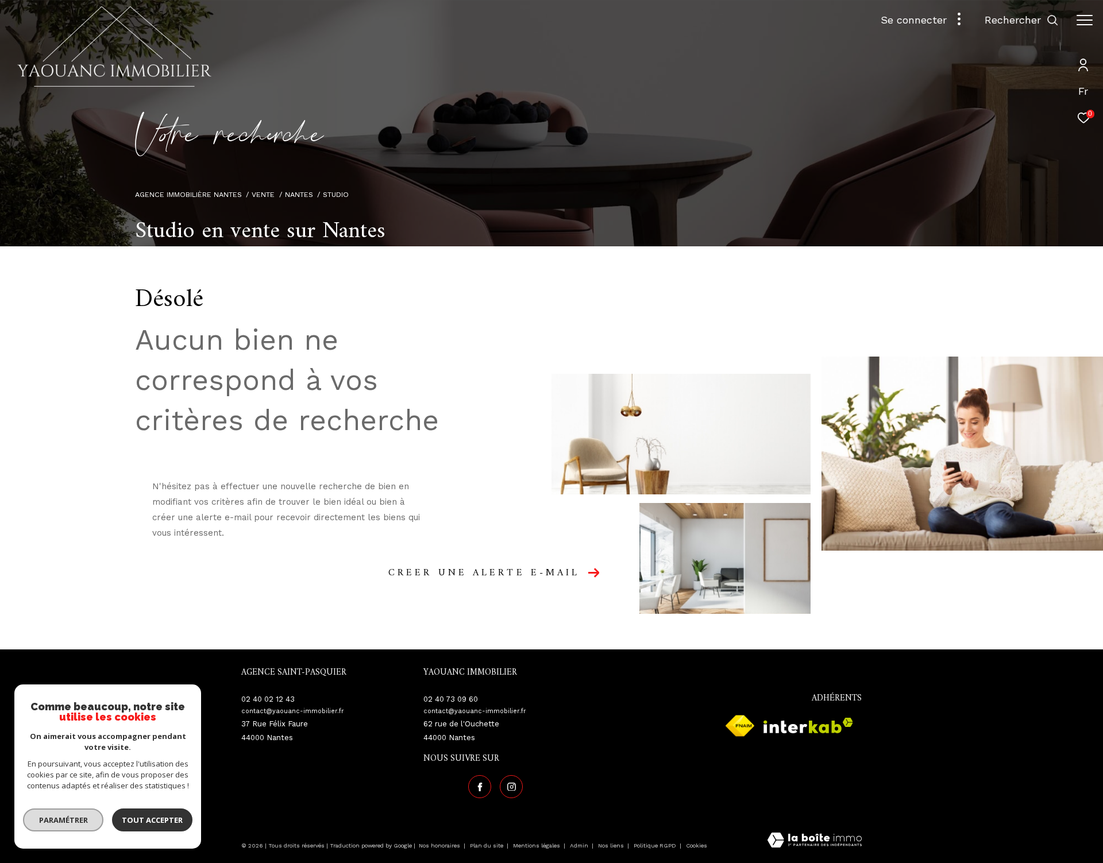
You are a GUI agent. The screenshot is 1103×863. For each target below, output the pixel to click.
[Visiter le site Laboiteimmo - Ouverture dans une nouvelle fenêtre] (815, 841)
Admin (580, 845)
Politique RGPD (655, 845)
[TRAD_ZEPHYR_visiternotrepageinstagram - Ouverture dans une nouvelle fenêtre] (511, 786)
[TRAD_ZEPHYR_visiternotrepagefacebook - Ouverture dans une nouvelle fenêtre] (479, 786)
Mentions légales (537, 845)
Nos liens (612, 845)
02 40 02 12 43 (268, 699)
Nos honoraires (440, 845)
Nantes (299, 194)
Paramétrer (63, 820)
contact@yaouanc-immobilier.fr (292, 711)
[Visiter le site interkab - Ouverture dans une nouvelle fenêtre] (808, 725)
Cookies (696, 845)
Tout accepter (152, 820)
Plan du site (487, 845)
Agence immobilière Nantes (188, 194)
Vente (263, 194)
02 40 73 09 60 (450, 699)
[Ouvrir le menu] (1084, 20)
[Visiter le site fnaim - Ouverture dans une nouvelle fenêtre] (740, 725)
